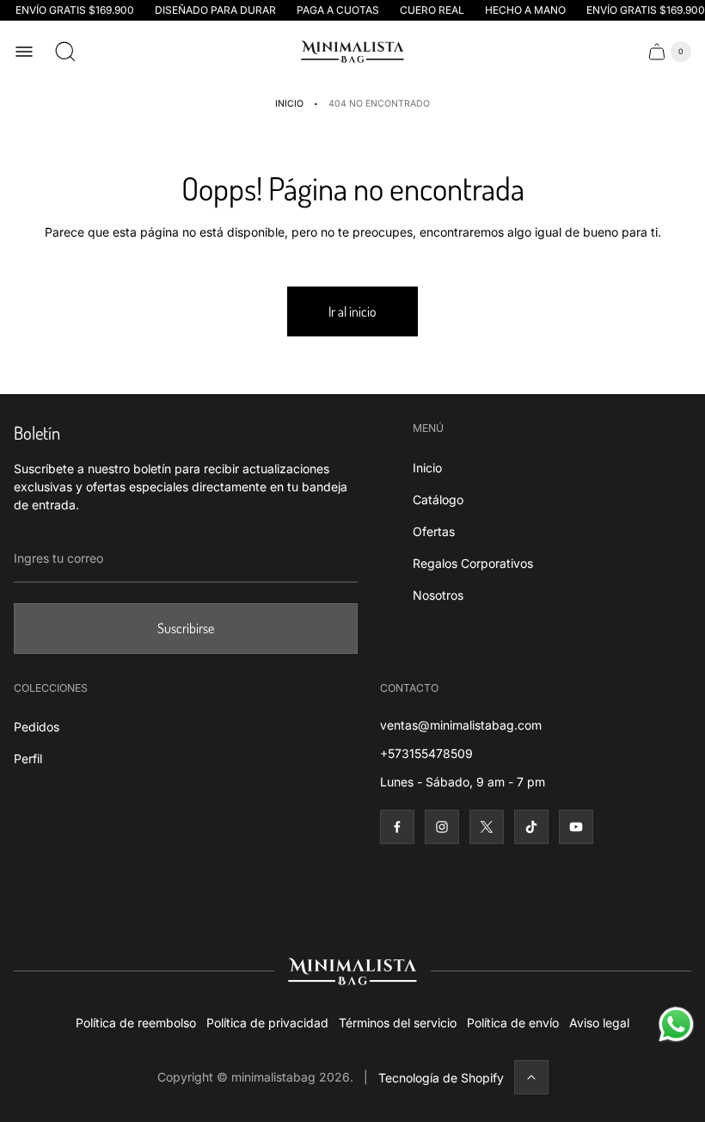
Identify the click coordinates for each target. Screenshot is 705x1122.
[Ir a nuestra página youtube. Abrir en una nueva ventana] (576, 827)
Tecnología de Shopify (441, 1077)
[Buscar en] (65, 52)
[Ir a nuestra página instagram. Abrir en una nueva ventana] (442, 827)
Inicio (289, 103)
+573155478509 (426, 753)
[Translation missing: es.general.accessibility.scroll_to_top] (531, 1077)
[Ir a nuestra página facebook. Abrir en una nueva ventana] (397, 827)
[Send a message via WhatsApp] (676, 1024)
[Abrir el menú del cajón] (24, 52)
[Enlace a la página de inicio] (352, 971)
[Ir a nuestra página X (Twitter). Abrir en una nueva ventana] (486, 827)
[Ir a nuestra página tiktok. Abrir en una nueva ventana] (531, 827)
